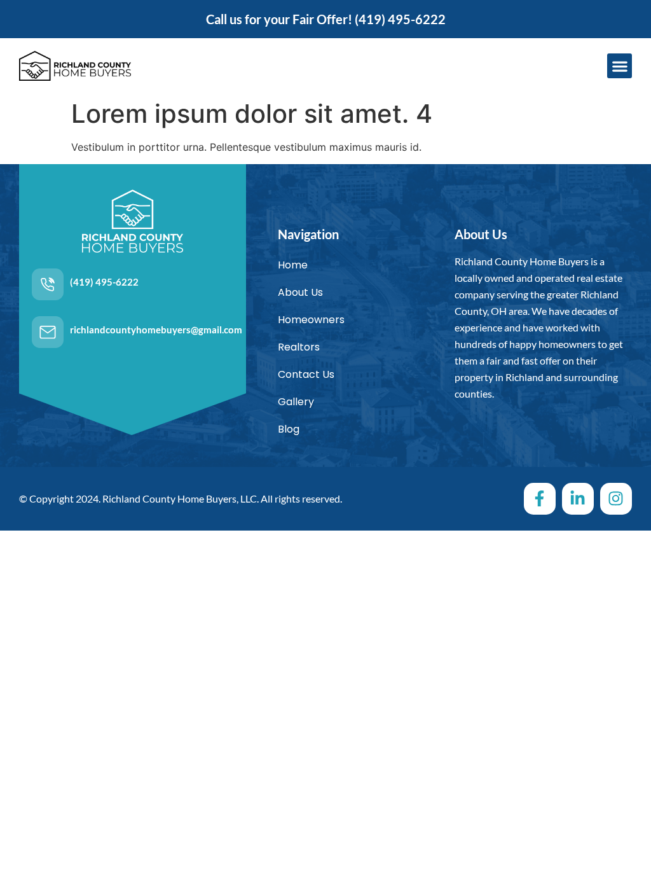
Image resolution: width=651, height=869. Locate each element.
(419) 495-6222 (400, 19)
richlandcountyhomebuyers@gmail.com (156, 329)
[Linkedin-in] (578, 499)
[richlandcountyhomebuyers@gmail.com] (48, 332)
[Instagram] (616, 499)
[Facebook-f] (540, 499)
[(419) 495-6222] (48, 284)
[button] (619, 65)
